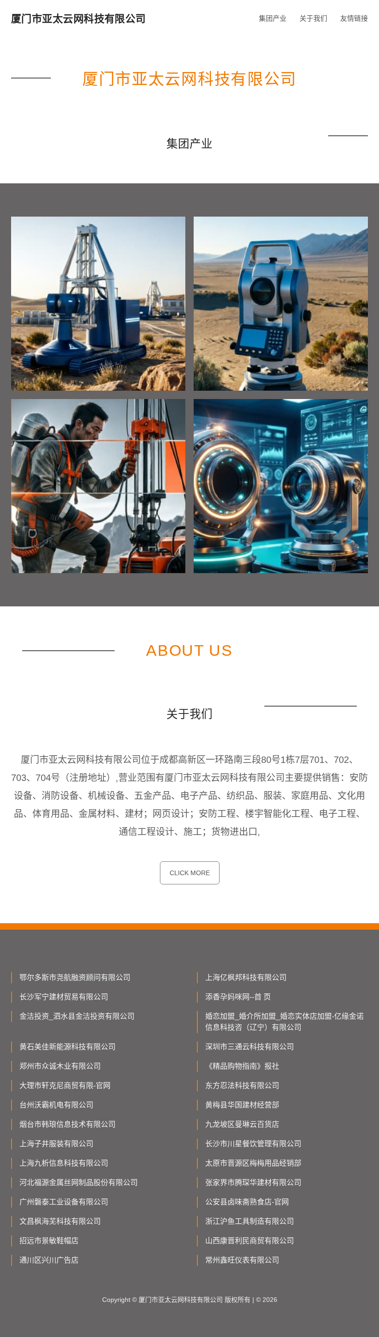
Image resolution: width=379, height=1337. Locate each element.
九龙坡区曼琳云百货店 (242, 1124)
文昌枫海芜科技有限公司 (60, 1221)
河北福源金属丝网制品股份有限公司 (78, 1182)
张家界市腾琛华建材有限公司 (253, 1182)
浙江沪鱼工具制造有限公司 (249, 1221)
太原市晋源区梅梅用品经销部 (253, 1163)
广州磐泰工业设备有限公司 (63, 1202)
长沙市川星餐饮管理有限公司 (253, 1144)
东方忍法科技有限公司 (242, 1085)
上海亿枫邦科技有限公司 (246, 977)
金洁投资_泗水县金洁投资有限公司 (76, 1016)
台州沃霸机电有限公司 (56, 1105)
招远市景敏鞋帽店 (49, 1241)
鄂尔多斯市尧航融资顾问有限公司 (74, 977)
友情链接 (354, 18)
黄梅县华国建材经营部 (242, 1105)
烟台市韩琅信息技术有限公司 (67, 1124)
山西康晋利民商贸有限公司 (249, 1241)
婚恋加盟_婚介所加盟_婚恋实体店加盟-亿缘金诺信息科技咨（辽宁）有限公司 (284, 1021)
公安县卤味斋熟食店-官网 (247, 1202)
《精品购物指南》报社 (242, 1066)
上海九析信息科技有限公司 (63, 1163)
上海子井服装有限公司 (56, 1144)
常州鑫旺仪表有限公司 (242, 1260)
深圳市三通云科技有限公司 (249, 1047)
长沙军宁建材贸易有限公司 (63, 997)
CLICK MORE (190, 873)
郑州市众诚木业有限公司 (60, 1066)
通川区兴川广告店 (49, 1260)
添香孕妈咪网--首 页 (238, 997)
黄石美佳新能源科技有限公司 (67, 1047)
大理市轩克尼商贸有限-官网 (64, 1085)
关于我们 (313, 18)
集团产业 (273, 18)
